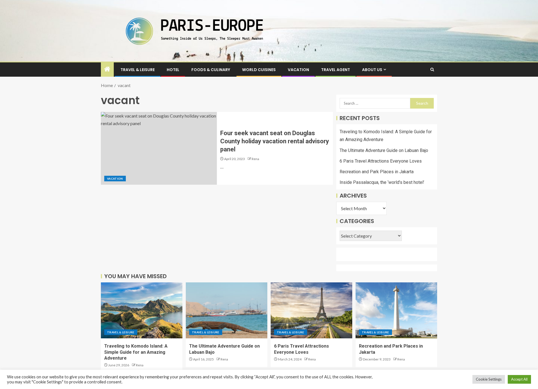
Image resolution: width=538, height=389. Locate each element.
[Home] (107, 69)
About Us (372, 69)
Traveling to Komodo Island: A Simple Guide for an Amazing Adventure (136, 352)
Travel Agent (335, 69)
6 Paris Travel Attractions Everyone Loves (381, 161)
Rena (255, 159)
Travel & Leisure (137, 69)
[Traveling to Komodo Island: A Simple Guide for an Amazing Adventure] (141, 310)
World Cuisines (259, 69)
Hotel (173, 69)
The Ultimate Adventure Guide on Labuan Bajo (384, 150)
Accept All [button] (519, 379)
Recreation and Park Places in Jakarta (377, 171)
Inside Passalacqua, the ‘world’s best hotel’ (382, 182)
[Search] (432, 69)
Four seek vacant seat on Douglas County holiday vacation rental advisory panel (274, 141)
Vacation (298, 69)
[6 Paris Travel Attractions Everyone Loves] (311, 310)
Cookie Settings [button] (489, 379)
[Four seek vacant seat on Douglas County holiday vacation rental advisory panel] (159, 148)
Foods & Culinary (210, 69)
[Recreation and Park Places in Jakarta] (396, 310)
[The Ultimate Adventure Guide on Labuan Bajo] (226, 310)
